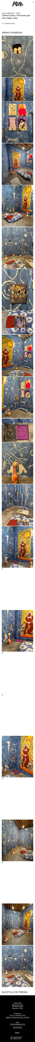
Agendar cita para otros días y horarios (17, 1017)
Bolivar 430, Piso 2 (17, 1005)
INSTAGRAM (17, 1027)
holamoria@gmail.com (17, 1024)
